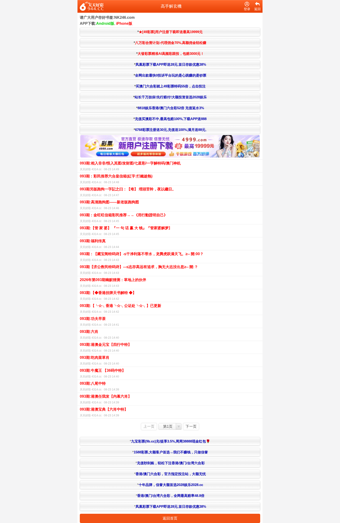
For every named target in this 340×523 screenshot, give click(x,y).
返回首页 (170, 518)
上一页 (149, 426)
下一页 (191, 426)
